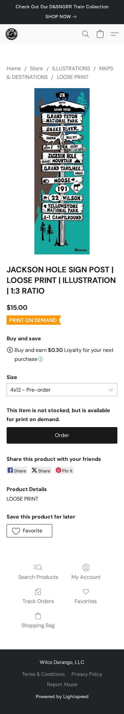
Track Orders (38, 601)
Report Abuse (62, 684)
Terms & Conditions (43, 674)
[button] (12, 34)
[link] (62, 17)
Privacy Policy (86, 674)
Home (14, 68)
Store (36, 68)
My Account (86, 577)
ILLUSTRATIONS (71, 68)
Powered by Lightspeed (62, 696)
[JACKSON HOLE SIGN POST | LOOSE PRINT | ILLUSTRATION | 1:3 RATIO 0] (62, 171)
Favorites (86, 601)
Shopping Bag (38, 625)
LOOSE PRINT (73, 77)
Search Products (38, 577)
